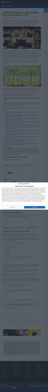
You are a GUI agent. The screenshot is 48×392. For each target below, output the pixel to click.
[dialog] (24, 196)
